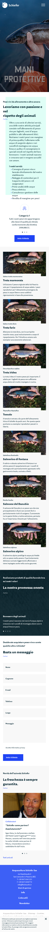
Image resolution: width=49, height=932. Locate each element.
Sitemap (31, 913)
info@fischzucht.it (25, 885)
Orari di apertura (24, 888)
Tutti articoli (8, 858)
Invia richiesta (23, 238)
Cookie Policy (7, 927)
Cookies (40, 913)
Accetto (15, 748)
